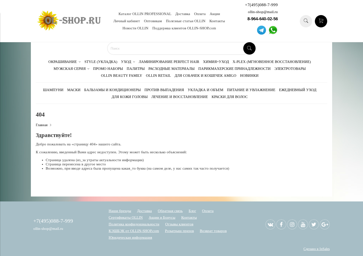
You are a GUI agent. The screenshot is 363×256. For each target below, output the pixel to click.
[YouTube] (303, 224)
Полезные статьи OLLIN (185, 21)
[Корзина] (321, 21)
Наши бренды (120, 211)
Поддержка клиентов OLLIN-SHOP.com (184, 28)
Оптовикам (153, 21)
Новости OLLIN (135, 28)
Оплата (200, 14)
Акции (215, 14)
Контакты (217, 21)
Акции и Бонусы (162, 217)
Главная (41, 125)
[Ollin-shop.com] (70, 29)
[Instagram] (292, 224)
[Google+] (325, 224)
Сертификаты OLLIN (126, 217)
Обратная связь (170, 211)
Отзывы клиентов (179, 224)
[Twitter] (314, 224)
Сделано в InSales (316, 249)
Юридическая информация (130, 237)
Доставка (182, 14)
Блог (192, 211)
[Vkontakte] (270, 224)
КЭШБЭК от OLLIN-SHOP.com (134, 231)
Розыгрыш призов (179, 231)
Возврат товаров (213, 231)
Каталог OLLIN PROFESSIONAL (145, 14)
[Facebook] (281, 224)
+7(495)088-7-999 (261, 4)
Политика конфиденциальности (134, 224)
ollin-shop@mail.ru (263, 12)
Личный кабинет (126, 21)
